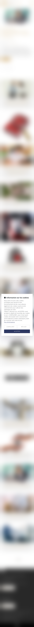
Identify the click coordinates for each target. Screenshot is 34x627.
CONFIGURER (10, 327)
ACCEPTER (17, 331)
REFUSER (23, 327)
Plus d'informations (9, 322)
